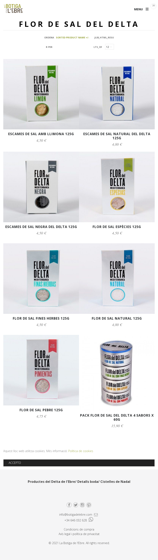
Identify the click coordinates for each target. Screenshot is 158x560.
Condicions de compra (79, 529)
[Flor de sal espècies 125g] (117, 221)
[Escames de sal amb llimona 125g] (41, 128)
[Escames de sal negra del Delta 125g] (41, 221)
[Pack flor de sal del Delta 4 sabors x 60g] (117, 410)
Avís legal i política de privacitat (79, 534)
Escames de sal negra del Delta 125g (41, 226)
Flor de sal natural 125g (117, 318)
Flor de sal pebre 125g (41, 410)
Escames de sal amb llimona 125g (41, 134)
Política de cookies (80, 451)
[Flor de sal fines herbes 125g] (41, 313)
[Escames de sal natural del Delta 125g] (117, 128)
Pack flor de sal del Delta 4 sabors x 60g (117, 417)
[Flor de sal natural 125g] (117, 313)
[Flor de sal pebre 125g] (41, 404)
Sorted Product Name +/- (72, 37)
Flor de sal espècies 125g (117, 226)
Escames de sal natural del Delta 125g (116, 136)
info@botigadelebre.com (76, 514)
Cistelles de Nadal (115, 481)
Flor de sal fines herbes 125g (41, 318)
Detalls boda (87, 481)
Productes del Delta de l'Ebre (51, 481)
